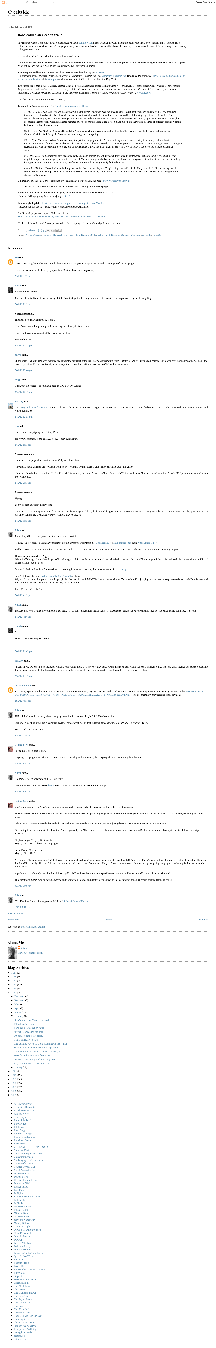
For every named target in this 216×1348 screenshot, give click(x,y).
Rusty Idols (19, 1272)
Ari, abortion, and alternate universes (32, 1063)
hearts (51, 785)
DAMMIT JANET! (24, 1173)
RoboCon (157, 234)
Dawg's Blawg (21, 1176)
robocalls (146, 234)
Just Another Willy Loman (27, 1196)
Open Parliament (22, 1233)
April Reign (20, 1117)
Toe (17, 257)
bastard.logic (20, 1335)
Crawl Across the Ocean (26, 1170)
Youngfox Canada (23, 1332)
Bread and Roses (22, 1140)
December (19, 996)
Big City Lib (20, 1123)
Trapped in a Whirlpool (25, 1325)
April (17, 1008)
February (19, 1016)
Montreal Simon (22, 1216)
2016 (14, 976)
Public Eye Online (23, 1249)
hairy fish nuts (21, 1339)
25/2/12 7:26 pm (23, 735)
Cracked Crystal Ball (24, 1166)
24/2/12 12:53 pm (23, 416)
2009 (14, 1079)
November (19, 1000)
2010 (14, 1075)
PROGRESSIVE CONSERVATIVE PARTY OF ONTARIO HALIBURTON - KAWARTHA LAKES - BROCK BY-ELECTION (109, 693)
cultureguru (52, 79)
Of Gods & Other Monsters (27, 1229)
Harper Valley (21, 1186)
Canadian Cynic (22, 1150)
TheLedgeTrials (22, 1312)
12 (68, 196)
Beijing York (21, 744)
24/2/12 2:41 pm (23, 482)
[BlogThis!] (50, 230)
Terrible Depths (21, 1282)
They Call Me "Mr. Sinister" (28, 1315)
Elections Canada (120, 234)
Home (108, 919)
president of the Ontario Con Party (49, 89)
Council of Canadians (25, 1163)
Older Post (203, 919)
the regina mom (23, 685)
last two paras (123, 569)
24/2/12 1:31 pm (23, 444)
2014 (14, 984)
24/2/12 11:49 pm (23, 675)
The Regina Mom (23, 1299)
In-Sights (18, 1193)
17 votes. (100, 72)
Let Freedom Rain (23, 1206)
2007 (14, 1087)
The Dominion (21, 1289)
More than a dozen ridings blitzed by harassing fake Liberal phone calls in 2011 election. (62, 216)
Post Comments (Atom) (33, 926)
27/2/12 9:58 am (23, 885)
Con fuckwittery (72, 234)
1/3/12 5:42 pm (22, 907)
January (18, 1067)
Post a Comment (16, 913)
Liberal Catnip (21, 1209)
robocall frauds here (147, 542)
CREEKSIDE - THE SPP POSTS (31, 1146)
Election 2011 (88, 234)
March (18, 1012)
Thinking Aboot (22, 1319)
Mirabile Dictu (21, 1213)
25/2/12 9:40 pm (23, 763)
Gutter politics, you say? (26, 1039)
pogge (18, 354)
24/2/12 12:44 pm (23, 370)
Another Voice (21, 1113)
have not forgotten (122, 542)
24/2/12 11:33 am (23, 304)
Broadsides (19, 1143)
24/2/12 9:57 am (23, 276)
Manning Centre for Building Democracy (112, 92)
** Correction (144, 92)
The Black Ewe (22, 1286)
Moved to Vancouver (24, 1219)
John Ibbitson (86, 42)
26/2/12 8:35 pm (23, 791)
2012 (14, 992)
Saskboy (19, 401)
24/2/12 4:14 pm (23, 616)
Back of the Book (23, 1120)
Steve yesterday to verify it (116, 180)
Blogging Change (23, 1133)
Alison (18, 530)
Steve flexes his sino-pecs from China (32, 1055)
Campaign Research (52, 234)
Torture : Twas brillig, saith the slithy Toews (36, 1059)
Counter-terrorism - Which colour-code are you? (38, 1051)
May (17, 1004)
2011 (14, 1071)
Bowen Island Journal (25, 1136)
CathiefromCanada (23, 1156)
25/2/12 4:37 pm (23, 700)
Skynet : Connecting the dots (28, 1031)
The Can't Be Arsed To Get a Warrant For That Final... (41, 1043)
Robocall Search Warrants (76, 901)
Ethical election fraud (24, 1023)
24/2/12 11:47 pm (23, 651)
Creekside (18, 11)
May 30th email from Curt (34, 407)
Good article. (102, 542)
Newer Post (13, 919)
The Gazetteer (21, 1296)
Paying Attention (22, 1242)
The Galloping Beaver (25, 1292)
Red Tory (18, 1259)
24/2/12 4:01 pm (23, 595)
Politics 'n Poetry (22, 1246)
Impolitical (19, 1189)
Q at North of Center (24, 1256)
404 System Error (22, 1103)
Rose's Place (20, 1266)
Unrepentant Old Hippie (26, 1329)
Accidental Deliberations (26, 1110)
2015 (14, 980)
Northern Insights (22, 1226)
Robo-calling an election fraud (29, 1027)
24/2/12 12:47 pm (23, 391)
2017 (14, 972)
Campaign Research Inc (114, 75)
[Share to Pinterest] (60, 230)
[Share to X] (54, 230)
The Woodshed (21, 1309)
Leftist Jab (19, 1203)
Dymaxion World (22, 1183)
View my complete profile (31, 952)
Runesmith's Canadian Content (29, 1269)
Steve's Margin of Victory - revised (31, 1019)
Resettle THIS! (21, 1262)
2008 (14, 1083)
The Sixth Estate (22, 1302)
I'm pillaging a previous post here (71, 105)
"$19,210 (156, 75)
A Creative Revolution (25, 1107)
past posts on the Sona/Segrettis (56, 575)
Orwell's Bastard (22, 1236)
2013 (14, 988)
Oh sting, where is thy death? (28, 1035)
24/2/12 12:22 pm (23, 345)
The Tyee (18, 1305)
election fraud (103, 234)
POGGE (18, 1239)
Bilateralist (19, 1126)
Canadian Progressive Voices (28, 1153)
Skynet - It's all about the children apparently (36, 1047)
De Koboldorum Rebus (25, 1180)
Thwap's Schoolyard (24, 1322)
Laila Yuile (19, 1199)
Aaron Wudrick (33, 234)
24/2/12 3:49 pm (23, 520)
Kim (17, 426)
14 (64, 196)
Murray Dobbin (22, 1223)
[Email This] (47, 230)
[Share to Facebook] (57, 230)
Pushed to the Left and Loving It (30, 1252)
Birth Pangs (20, 1130)
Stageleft (18, 1276)
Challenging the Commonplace (29, 1160)
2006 (14, 1091)
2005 (14, 1094)
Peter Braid (135, 234)
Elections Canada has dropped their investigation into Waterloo (73, 203)
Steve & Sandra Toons (25, 1279)
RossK (18, 285)
